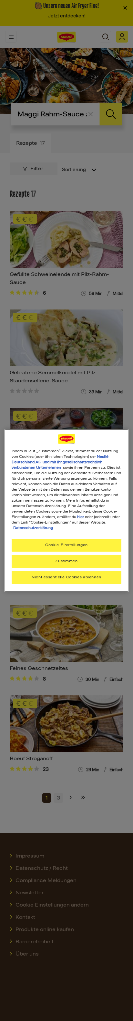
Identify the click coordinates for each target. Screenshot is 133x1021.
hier (80, 517)
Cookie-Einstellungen (66, 545)
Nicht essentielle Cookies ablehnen (66, 577)
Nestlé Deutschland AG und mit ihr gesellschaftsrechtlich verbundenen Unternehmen (60, 462)
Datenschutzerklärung (33, 528)
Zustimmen (66, 561)
